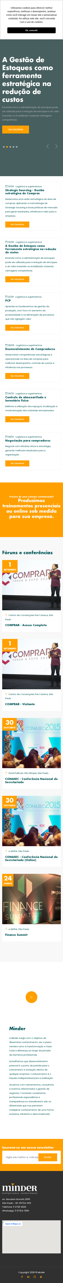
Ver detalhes (15, 129)
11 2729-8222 (19, 1206)
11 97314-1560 (22, 1210)
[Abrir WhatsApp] (55, 1275)
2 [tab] (7, 147)
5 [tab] (16, 147)
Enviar (47, 1157)
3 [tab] (10, 147)
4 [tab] (13, 147)
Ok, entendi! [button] (31, 30)
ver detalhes (17, 224)
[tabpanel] (31, 94)
